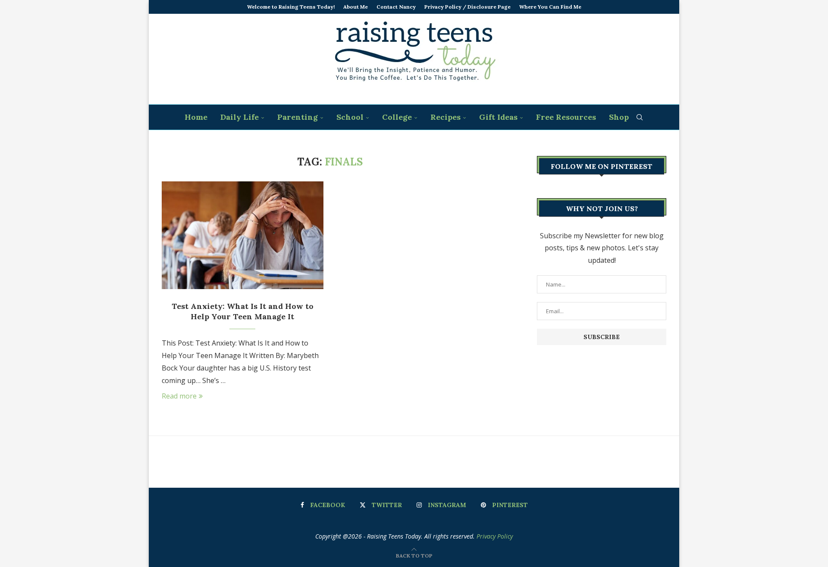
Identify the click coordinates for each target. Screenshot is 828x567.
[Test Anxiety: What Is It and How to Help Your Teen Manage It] (242, 235)
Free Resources (566, 117)
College (397, 117)
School (350, 117)
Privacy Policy (495, 536)
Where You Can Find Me (550, 6)
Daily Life (239, 117)
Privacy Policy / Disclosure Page (467, 6)
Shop (619, 117)
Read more (179, 396)
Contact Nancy (396, 6)
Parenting (297, 117)
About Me (355, 6)
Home (196, 117)
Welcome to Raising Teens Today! (291, 6)
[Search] (639, 117)
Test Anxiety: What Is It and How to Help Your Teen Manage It (243, 311)
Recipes (445, 117)
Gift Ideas (498, 117)
